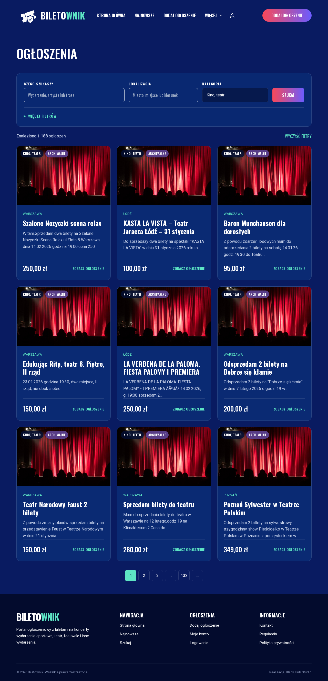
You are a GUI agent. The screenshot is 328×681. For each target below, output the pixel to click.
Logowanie (199, 642)
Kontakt (266, 625)
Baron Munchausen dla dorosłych (254, 227)
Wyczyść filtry (298, 136)
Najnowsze (145, 15)
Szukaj (288, 95)
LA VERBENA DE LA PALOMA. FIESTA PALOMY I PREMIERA (161, 368)
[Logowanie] (232, 15)
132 (184, 575)
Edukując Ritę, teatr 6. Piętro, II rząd (63, 368)
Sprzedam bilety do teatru (158, 504)
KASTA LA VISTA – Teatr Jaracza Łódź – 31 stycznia (158, 227)
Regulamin (268, 634)
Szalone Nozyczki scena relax (62, 223)
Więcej (211, 15)
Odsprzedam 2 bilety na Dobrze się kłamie (256, 368)
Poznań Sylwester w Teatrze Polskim (261, 508)
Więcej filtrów (42, 116)
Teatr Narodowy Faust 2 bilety (55, 508)
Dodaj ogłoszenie (179, 15)
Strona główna (111, 15)
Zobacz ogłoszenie (88, 268)
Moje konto (199, 634)
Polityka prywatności (277, 642)
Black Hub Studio (299, 672)
